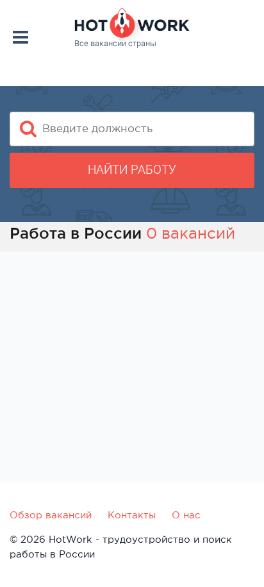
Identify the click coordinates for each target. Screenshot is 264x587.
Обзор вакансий (51, 514)
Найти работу (132, 169)
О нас (186, 514)
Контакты (132, 514)
